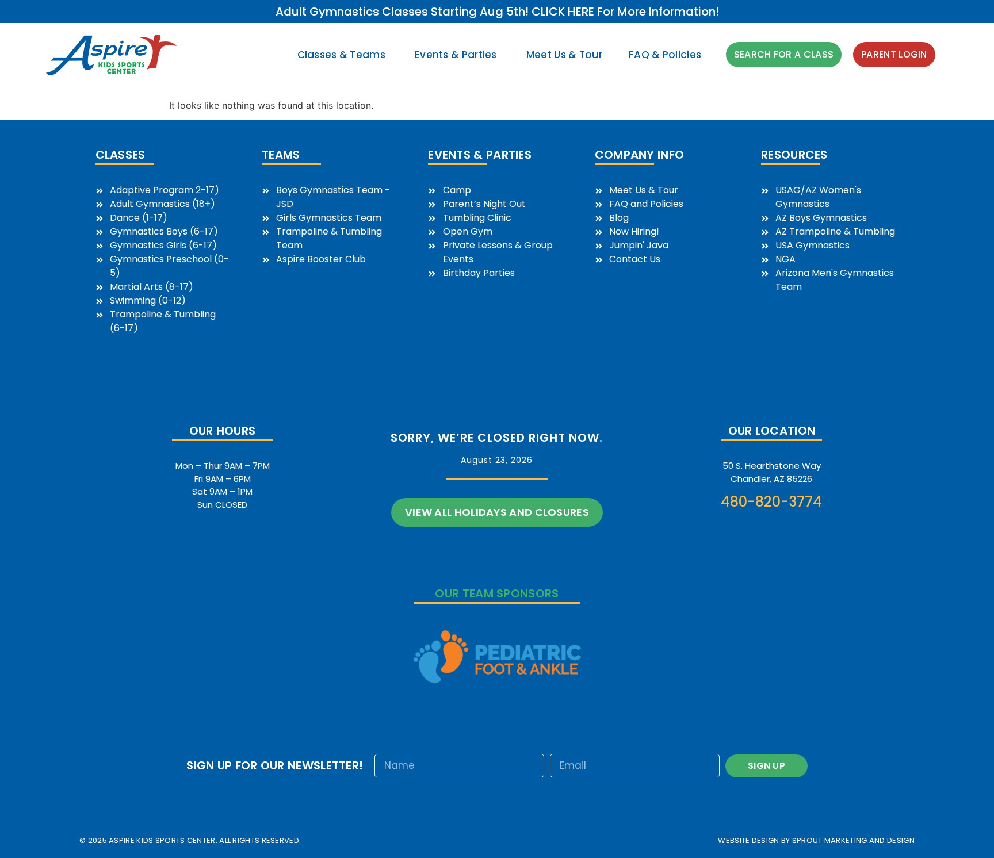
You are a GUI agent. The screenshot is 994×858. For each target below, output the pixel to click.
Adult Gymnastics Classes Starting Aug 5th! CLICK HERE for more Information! (497, 11)
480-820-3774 (771, 501)
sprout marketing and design (853, 840)
